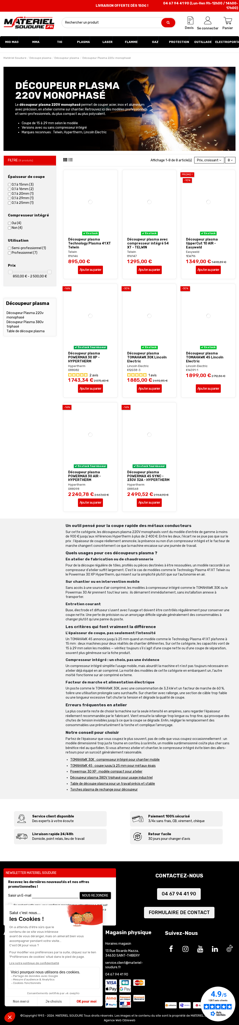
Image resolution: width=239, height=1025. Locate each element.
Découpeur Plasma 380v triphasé (25, 324)
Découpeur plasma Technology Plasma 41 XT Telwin (89, 243)
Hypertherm (76, 366)
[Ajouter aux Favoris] (87, 233)
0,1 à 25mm (23, 203)
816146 (73, 256)
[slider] (10, 272)
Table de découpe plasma (26, 331)
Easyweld (192, 252)
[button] (12, 42)
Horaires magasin (118, 944)
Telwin (72, 252)
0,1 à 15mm (23, 185)
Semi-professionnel (29, 248)
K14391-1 (192, 370)
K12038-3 (134, 370)
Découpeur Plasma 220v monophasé (25, 315)
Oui (16, 223)
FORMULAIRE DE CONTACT (179, 912)
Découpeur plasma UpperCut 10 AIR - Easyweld (202, 243)
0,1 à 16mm (23, 189)
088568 (132, 489)
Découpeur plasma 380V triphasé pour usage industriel (111, 778)
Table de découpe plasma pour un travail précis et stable (112, 784)
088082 (73, 370)
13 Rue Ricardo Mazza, (122, 951)
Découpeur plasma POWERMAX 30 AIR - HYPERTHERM (84, 476)
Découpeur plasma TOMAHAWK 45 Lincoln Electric (204, 357)
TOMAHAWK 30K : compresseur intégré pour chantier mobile (115, 760)
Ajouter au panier (90, 270)
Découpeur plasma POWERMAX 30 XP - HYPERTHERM (84, 357)
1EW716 (191, 256)
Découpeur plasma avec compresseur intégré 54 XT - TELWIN (148, 243)
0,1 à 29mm (23, 198)
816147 (132, 256)
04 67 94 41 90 (179, 894)
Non (17, 228)
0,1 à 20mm (23, 194)
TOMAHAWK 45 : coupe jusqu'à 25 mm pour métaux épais (113, 766)
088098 (73, 489)
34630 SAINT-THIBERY (122, 956)
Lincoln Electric (138, 366)
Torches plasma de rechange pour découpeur (104, 790)
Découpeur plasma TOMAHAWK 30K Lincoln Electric (147, 357)
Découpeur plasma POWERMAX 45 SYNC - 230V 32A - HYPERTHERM (148, 476)
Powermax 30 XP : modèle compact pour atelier (106, 772)
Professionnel (24, 253)
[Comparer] (93, 233)
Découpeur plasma (27, 303)
